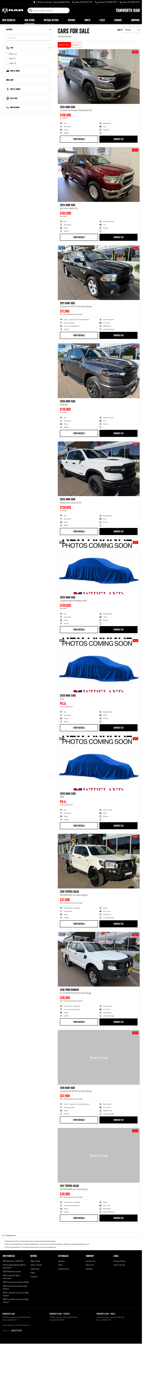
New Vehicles (8, 20)
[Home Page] (12, 10)
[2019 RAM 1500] (99, 1057)
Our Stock (30, 20)
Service (71, 20)
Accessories (63, 1269)
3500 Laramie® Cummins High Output (16, 1300)
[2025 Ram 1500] (99, 468)
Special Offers (51, 20)
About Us (90, 1265)
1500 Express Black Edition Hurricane (14, 1266)
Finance (118, 20)
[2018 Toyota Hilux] (99, 861)
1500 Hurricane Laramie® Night (16, 1282)
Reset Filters (64, 45)
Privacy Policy (119, 1261)
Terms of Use (119, 1265)
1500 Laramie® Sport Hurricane (11, 1276)
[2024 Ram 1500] (99, 76)
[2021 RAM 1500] (99, 272)
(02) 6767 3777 (12, 1320)
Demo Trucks (36, 1265)
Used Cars (35, 1269)
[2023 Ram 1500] (99, 174)
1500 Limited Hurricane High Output (15, 1287)
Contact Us (118, 139)
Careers (89, 1269)
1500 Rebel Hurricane (12, 1271)
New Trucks (35, 1261)
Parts (87, 20)
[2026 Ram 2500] (99, 665)
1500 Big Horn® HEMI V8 (13, 1261)
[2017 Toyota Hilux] (99, 1155)
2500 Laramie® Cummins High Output (16, 1294)
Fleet (102, 20)
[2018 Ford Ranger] (99, 959)
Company (135, 20)
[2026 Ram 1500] (99, 370)
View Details (79, 139)
